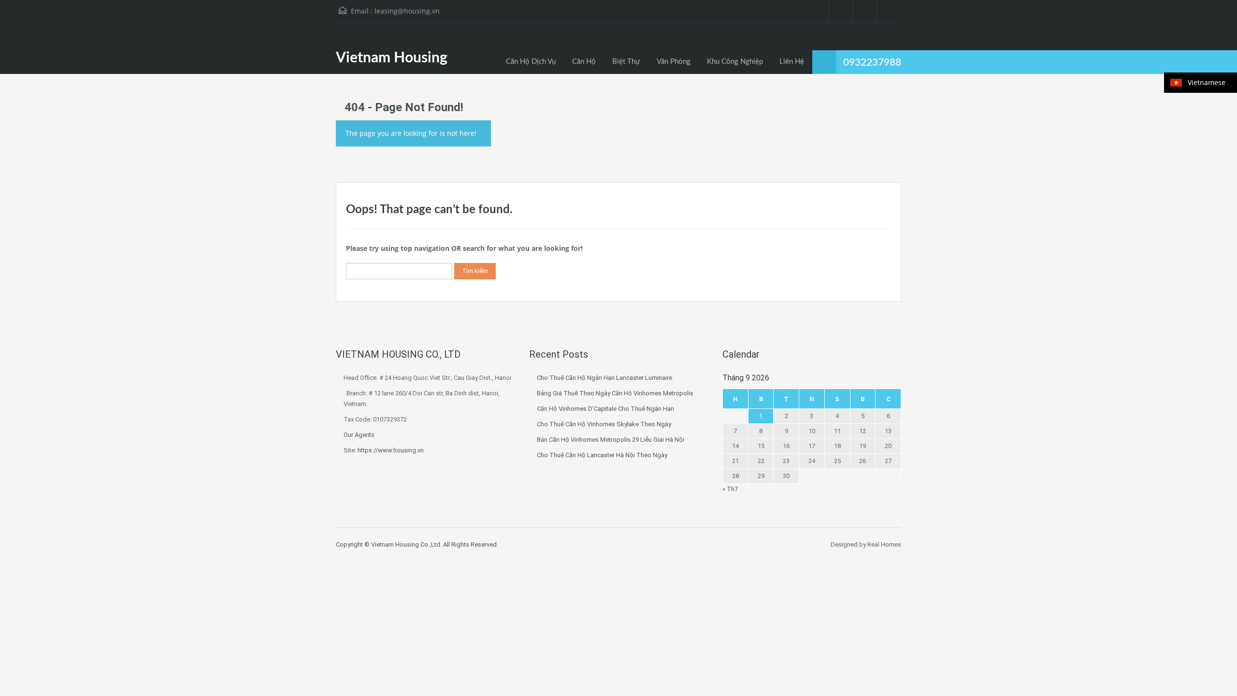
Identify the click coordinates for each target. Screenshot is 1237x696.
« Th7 (730, 489)
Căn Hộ (584, 61)
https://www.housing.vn (391, 450)
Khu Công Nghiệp (735, 61)
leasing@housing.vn (407, 10)
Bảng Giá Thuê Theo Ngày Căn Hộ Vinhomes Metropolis (615, 393)
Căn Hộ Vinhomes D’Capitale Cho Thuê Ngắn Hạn (605, 408)
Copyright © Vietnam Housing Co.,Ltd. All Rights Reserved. (417, 544)
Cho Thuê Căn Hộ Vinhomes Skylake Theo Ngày (604, 424)
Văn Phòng (673, 61)
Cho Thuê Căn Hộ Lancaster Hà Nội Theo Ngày (602, 455)
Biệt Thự (626, 61)
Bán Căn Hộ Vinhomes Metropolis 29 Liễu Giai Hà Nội (610, 439)
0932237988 (872, 63)
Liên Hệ (791, 61)
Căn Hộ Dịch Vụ (531, 61)
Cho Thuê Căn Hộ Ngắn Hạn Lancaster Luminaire (604, 377)
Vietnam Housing (391, 58)
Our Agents (359, 434)
